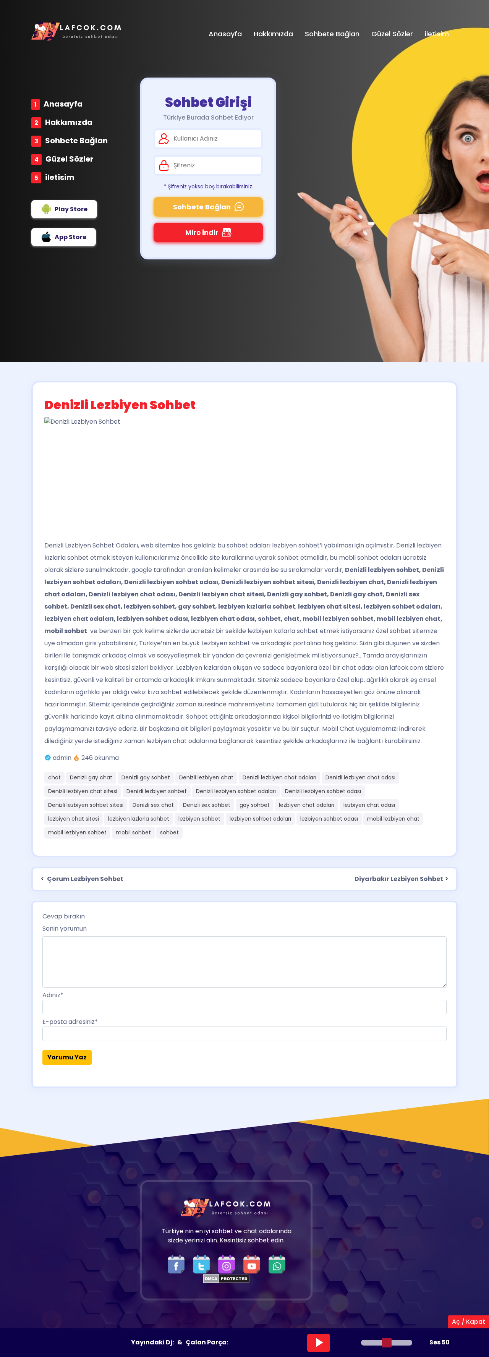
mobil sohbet (133, 832)
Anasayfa (63, 104)
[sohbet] (77, 31)
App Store (70, 237)
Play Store (71, 209)
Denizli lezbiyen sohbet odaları (236, 791)
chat (54, 777)
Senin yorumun (64, 928)
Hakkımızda (68, 122)
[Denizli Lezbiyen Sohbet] (244, 475)
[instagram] (228, 1263)
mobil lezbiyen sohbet (77, 832)
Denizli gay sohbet (145, 777)
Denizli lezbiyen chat (206, 777)
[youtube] (254, 1263)
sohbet (169, 832)
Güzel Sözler (69, 159)
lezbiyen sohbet (199, 819)
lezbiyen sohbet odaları (260, 819)
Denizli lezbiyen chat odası (360, 777)
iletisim (59, 177)
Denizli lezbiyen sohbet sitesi (85, 805)
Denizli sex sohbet (206, 805)
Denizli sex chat (153, 805)
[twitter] (203, 1263)
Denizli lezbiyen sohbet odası (323, 791)
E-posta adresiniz (70, 1021)
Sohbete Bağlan (76, 140)
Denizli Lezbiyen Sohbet (79, 545)
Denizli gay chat (91, 777)
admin (62, 757)
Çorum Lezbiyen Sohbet (84, 878)
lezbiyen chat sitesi (73, 819)
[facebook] (178, 1263)
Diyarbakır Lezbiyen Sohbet (399, 878)
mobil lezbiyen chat (393, 819)
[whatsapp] (277, 1263)
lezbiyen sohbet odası (329, 819)
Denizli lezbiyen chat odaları (279, 777)
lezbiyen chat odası (369, 805)
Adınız (52, 995)
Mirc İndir (202, 232)
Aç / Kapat (468, 1321)
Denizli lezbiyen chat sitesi (82, 791)
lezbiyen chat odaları (306, 805)
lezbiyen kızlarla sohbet (138, 819)
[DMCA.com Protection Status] (226, 1278)
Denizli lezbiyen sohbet (156, 791)
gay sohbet (255, 805)
